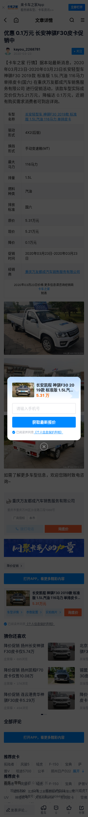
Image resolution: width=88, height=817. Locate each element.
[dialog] (44, 408)
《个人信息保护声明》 (48, 432)
